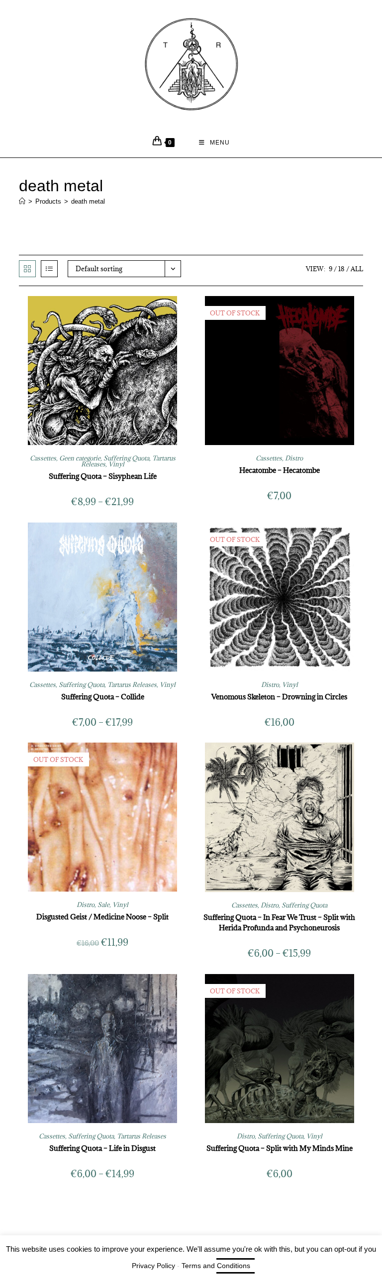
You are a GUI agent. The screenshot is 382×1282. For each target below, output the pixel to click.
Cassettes (43, 458)
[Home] (22, 201)
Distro (294, 458)
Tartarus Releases (132, 684)
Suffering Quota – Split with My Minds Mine (279, 1148)
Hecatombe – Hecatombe (279, 470)
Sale (103, 904)
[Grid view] (27, 268)
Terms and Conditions (216, 1266)
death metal (88, 201)
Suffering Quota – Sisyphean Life (103, 476)
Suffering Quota (126, 458)
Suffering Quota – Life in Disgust (102, 1148)
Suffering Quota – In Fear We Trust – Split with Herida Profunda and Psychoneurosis (279, 922)
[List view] (49, 268)
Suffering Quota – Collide (102, 696)
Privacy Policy (153, 1266)
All (357, 269)
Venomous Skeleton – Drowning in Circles (279, 696)
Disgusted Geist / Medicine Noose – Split (102, 916)
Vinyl (116, 464)
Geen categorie (79, 458)
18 (341, 269)
